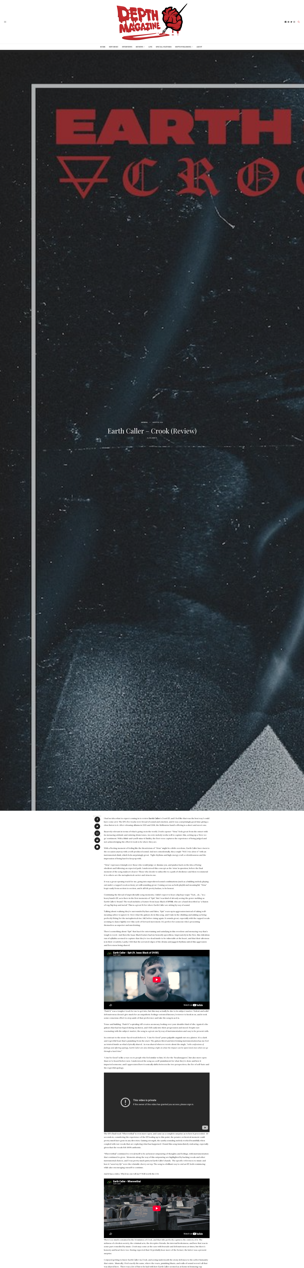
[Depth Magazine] (152, 22)
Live (150, 47)
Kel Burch (153, 438)
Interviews (127, 47)
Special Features (163, 47)
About (199, 47)
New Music (113, 47)
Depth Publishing (183, 47)
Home (102, 47)
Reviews (139, 47)
